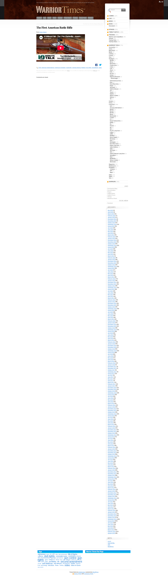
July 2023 (110, 249)
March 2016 (111, 403)
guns (46, 560)
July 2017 (110, 375)
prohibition (52, 562)
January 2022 (111, 280)
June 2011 (110, 503)
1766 (39, 67)
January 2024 (111, 238)
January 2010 (111, 533)
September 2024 (112, 224)
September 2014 (112, 435)
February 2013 (112, 468)
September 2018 (112, 350)
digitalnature (82, 572)
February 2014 (112, 447)
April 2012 (110, 486)
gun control (70, 557)
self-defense (47, 563)
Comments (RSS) (88, 573)
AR (50, 554)
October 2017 (111, 370)
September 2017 (112, 371)
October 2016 (111, 391)
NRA (39, 561)
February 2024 (112, 236)
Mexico (68, 560)
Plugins (109, 192)
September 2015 (112, 414)
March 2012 (111, 487)
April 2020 (110, 317)
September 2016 (112, 393)
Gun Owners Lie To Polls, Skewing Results (46, 23)
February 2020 (112, 321)
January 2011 (111, 512)
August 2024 (111, 226)
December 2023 (112, 240)
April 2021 (110, 296)
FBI (39, 558)
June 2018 (110, 356)
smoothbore (95, 67)
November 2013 (112, 452)
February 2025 (112, 215)
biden (57, 554)
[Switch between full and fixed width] (162, 2)
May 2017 (110, 379)
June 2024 (110, 229)
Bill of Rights (72, 554)
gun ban (53, 558)
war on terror (40, 567)
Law (64, 560)
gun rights (88, 67)
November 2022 (112, 263)
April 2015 (110, 422)
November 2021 (112, 284)
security (39, 563)
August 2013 (111, 457)
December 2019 (112, 324)
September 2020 (112, 308)
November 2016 (112, 389)
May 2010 (110, 526)
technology (44, 565)
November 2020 (112, 305)
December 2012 (112, 471)
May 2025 (110, 210)
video (100, 67)
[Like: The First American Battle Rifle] (96, 65)
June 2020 (110, 314)
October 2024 (111, 222)
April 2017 (110, 380)
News (68, 70)
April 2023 (110, 254)
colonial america (76, 67)
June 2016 (110, 398)
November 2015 (112, 410)
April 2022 (110, 275)
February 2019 (112, 342)
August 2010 (111, 521)
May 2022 (110, 273)
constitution (72, 556)
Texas (57, 565)
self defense (58, 563)
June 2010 (110, 524)
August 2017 (111, 373)
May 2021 (110, 294)
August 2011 (111, 500)
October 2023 (111, 243)
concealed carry (61, 556)
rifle (58, 561)
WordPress (111, 546)
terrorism (51, 565)
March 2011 (111, 508)
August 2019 (111, 331)
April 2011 (110, 507)
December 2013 (112, 450)
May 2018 (110, 357)
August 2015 (111, 415)
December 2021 (112, 282)
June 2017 (110, 377)
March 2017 (111, 382)
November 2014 (112, 431)
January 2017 (111, 386)
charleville (69, 67)
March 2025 (111, 214)
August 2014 (111, 436)
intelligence (52, 559)
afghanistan (42, 554)
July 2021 (110, 291)
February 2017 (112, 384)
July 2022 (110, 270)
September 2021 (112, 287)
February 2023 (112, 257)
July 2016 (110, 396)
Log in (109, 541)
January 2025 (111, 217)
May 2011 (110, 505)
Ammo (47, 554)
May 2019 (110, 336)
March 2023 (111, 256)
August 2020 (111, 310)
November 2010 (112, 515)
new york (79, 559)
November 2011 (112, 494)
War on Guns (75, 565)
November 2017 (112, 368)
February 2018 (112, 363)
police (46, 561)
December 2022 (112, 261)
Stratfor (73, 563)
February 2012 (112, 489)
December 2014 (112, 429)
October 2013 (111, 454)
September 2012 (112, 477)
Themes (109, 196)
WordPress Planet (112, 198)
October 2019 (111, 328)
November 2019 (112, 326)
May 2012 (110, 484)
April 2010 (110, 528)
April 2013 (110, 464)
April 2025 (110, 212)
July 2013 (110, 459)
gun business (60, 558)
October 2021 (111, 286)
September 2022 (112, 266)
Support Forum (111, 195)
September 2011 (112, 498)
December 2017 (112, 366)
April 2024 (110, 233)
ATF (53, 554)
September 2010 (112, 519)
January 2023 (111, 259)
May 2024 (110, 231)
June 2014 (110, 440)
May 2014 (110, 442)
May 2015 (110, 421)
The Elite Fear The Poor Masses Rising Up (92, 23)
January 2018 (111, 364)
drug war (79, 556)
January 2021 (111, 301)
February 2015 (112, 426)
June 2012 (110, 482)
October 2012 (111, 475)
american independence (48, 67)
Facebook (110, 203)
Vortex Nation (42, 32)
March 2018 (111, 361)
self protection (66, 563)
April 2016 (110, 401)
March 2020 (111, 319)
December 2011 (112, 493)
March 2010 (111, 529)
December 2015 (112, 408)
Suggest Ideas (111, 193)
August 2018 (111, 352)
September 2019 (112, 329)
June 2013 (110, 461)
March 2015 (111, 424)
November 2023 (112, 242)
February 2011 (111, 510)
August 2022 (111, 268)
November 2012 (112, 473)
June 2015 (110, 419)
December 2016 (112, 387)
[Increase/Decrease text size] (160, 2)
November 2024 (112, 221)
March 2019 (111, 340)
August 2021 (111, 289)
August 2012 (111, 479)
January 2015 (111, 428)
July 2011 (110, 501)
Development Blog (112, 188)
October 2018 (111, 349)
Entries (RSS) (77, 573)
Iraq (61, 559)
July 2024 (110, 228)
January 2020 (111, 322)
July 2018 (110, 354)
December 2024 (112, 219)
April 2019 (110, 338)
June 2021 (110, 293)
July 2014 (110, 438)
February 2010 (112, 531)
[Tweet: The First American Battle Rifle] (100, 65)
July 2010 (110, 522)
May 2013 (110, 463)
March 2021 (111, 298)
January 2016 (111, 407)
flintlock (83, 67)
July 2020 (110, 312)
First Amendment (45, 558)
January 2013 (111, 470)
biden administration (63, 554)
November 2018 (112, 347)
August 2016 (111, 394)
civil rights (49, 556)
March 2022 (111, 277)
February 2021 (112, 300)
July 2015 (110, 417)
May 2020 (110, 315)
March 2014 (111, 445)
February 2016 (112, 405)
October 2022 (111, 264)
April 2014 (110, 443)
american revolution (60, 67)
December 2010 (112, 514)
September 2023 (112, 245)
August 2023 (111, 247)
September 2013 (112, 456)
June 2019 (110, 335)
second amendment (71, 561)
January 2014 (111, 449)
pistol (42, 561)
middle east (73, 559)
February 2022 (112, 278)
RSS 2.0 (95, 70)
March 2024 (111, 235)
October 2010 (111, 517)
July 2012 (110, 480)
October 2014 (111, 433)
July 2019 (110, 333)
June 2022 (110, 271)
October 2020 (111, 307)
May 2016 (110, 400)
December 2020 (112, 303)
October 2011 (111, 496)
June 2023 (110, 250)
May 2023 (110, 252)
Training (61, 565)
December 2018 (112, 345)
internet (57, 559)
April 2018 (110, 359)
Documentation (111, 190)
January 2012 (111, 491)
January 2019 (111, 343)
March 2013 (111, 466)
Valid (111, 543)
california (40, 556)
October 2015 (111, 412)
